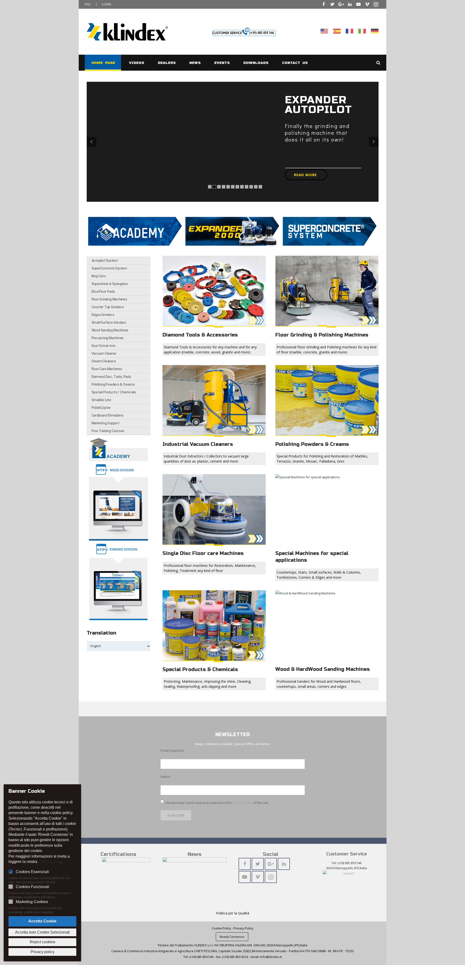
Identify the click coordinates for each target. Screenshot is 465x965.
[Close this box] (328, 405)
